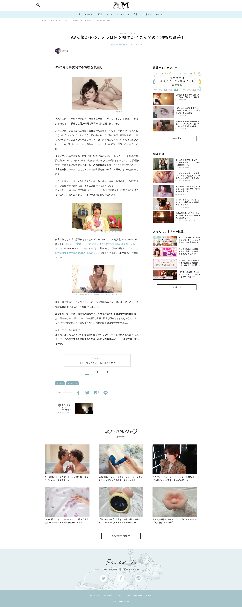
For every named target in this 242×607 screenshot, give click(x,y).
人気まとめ (146, 14)
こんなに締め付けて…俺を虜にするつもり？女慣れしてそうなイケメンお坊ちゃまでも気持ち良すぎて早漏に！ (188, 175)
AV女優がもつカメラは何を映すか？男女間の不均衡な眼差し (92, 20)
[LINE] (105, 393)
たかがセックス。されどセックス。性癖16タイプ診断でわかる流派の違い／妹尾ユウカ (175, 478)
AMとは (159, 14)
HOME (44, 20)
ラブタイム (89, 14)
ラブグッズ (65, 20)
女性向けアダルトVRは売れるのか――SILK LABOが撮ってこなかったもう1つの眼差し (187, 124)
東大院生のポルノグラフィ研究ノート (125, 45)
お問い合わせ (107, 596)
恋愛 (78, 14)
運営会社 (149, 596)
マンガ (109, 14)
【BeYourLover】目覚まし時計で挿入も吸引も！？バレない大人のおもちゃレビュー (119, 521)
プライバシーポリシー (134, 596)
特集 (135, 14)
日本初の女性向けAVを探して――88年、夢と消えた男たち (187, 96)
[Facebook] (78, 393)
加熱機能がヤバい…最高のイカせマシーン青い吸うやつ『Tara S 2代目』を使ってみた (121, 478)
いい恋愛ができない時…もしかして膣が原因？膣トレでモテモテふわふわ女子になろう (67, 521)
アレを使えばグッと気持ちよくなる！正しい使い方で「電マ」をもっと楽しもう (188, 189)
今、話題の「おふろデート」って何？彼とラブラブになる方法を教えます (66, 478)
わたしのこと (123, 14)
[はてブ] (96, 393)
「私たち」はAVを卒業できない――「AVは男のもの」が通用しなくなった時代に (187, 110)
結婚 (100, 14)
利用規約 (119, 596)
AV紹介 (60, 383)
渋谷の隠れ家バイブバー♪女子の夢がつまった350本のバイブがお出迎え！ (188, 215)
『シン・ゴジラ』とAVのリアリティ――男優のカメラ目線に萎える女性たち (188, 202)
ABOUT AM (94, 596)
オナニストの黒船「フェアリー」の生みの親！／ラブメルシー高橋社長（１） (188, 162)
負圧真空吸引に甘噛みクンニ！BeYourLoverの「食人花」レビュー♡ (174, 521)
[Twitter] (87, 393)
